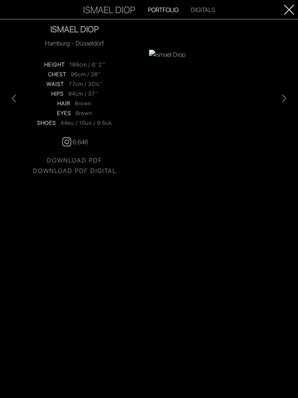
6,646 (80, 142)
